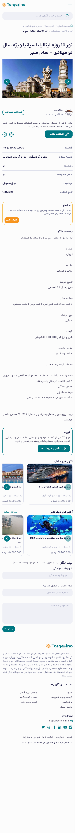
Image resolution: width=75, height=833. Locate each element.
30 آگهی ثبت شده (54, 114)
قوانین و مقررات (31, 737)
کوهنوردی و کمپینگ (62, 697)
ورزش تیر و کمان (28, 692)
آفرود (70, 692)
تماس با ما (47, 737)
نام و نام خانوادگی (63, 569)
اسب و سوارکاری (28, 702)
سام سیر (58, 110)
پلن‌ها (69, 737)
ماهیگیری (67, 702)
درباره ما (60, 737)
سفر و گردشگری (28, 697)
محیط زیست (66, 707)
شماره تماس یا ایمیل (58, 586)
